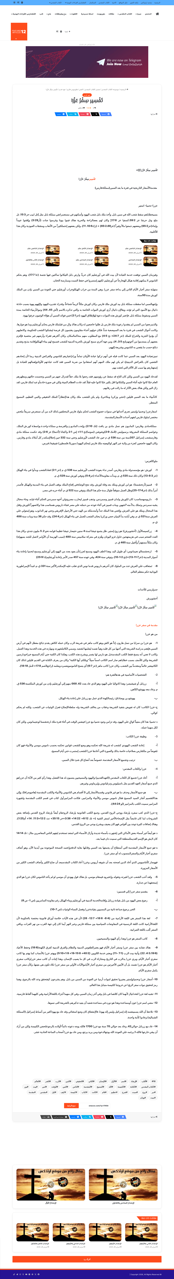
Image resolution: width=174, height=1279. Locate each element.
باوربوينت (101, 14)
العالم (37, 1081)
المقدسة (87, 1086)
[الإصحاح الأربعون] (105, 1232)
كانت (94, 1092)
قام (103, 1092)
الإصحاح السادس (135, 260)
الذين (68, 1081)
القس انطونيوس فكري (75, 89)
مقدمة (31, 1092)
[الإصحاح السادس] (150, 261)
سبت (134, 1092)
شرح (124, 1092)
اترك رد (87, 1259)
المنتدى (148, 14)
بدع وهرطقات (60, 14)
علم (49, 14)
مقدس (43, 1092)
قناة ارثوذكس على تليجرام (87, 44)
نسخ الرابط (71, 1106)
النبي (65, 1086)
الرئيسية (157, 3)
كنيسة (73, 1092)
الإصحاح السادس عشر (84, 260)
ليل (53, 1092)
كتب (41, 14)
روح (144, 1092)
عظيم (113, 1092)
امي (43, 1086)
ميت (152, 1097)
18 (154, 1081)
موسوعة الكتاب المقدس (110, 89)
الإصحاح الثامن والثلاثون (40, 1243)
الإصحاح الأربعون (115, 1243)
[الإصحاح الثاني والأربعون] (141, 1232)
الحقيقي (79, 1081)
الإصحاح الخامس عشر (133, 248)
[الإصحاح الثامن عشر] (102, 250)
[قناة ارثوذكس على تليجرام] (87, 62)
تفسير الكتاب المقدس (92, 89)
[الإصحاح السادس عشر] (102, 261)
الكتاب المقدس (104, 3)
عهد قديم (62, 89)
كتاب (84, 1092)
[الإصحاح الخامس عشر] (150, 250)
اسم (123, 1081)
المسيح (100, 1086)
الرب (57, 1081)
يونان (142, 1097)
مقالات (111, 14)
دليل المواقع (123, 3)
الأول (113, 1081)
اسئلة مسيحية (87, 14)
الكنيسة (121, 1086)
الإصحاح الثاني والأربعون (148, 1243)
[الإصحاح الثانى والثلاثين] (53, 261)
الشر (47, 1081)
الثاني (91, 1081)
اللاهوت (74, 14)
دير (153, 1092)
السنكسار (92, 3)
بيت (34, 1086)
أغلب (144, 1081)
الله (110, 1086)
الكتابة (132, 1086)
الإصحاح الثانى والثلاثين (35, 260)
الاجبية (114, 3)
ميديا (139, 14)
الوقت (54, 1086)
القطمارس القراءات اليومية (76, 3)
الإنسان (102, 1081)
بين (25, 1086)
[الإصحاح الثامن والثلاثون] (32, 1232)
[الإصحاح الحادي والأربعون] (69, 1232)
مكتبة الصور (134, 3)
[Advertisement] (87, 137)
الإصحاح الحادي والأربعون (75, 1243)
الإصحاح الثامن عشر (85, 248)
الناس (75, 1086)
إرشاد (133, 1081)
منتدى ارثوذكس (146, 3)
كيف (63, 1092)
